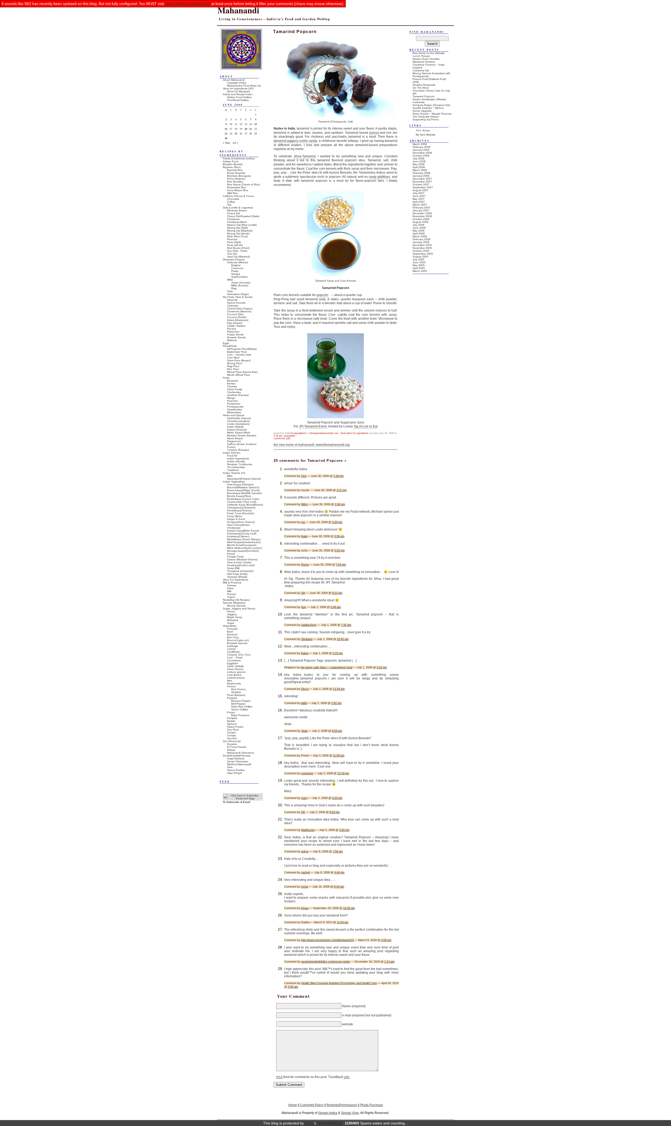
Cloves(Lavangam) (238, 421)
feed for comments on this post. (301, 1077)
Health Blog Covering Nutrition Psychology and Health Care (339, 983)
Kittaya (231, 749)
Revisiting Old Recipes (236, 599)
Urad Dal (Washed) (238, 256)
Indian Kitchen (231, 452)
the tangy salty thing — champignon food (326, 667)
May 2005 (419, 265)
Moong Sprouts (236, 605)
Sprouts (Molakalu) (234, 602)
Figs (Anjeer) (234, 322)
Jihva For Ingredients (357, 433)
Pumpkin (232, 718)
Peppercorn (234, 441)
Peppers (232, 697)
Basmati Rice (235, 170)
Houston (232, 744)
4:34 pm (337, 798)
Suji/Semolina (239, 276)
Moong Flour (234, 363)
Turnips (231, 735)
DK (303, 812)
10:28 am (349, 908)
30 (226, 138)
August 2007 (420, 190)
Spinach (232, 723)
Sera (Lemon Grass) (239, 562)
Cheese (231, 585)
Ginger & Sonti (236, 519)
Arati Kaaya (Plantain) (240, 484)
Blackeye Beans (237, 210)
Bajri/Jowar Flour (237, 351)
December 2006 (422, 213)
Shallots (236, 692)
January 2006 (421, 242)
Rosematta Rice (236, 187)
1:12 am (389, 961)
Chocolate (233, 198)
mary (304, 798)
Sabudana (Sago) (238, 294)
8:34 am (339, 886)
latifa (304, 703)
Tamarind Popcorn (424, 96)
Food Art (232, 455)
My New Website (426, 134)
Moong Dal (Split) (237, 227)
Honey (231, 611)
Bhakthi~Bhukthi (233, 164)
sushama (307, 773)
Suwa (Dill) (233, 568)
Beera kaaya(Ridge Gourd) (243, 490)
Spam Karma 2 (330, 1123)
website (347, 1024)
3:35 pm (337, 522)
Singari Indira (327, 1112)
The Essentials (236, 467)
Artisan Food (230, 161)
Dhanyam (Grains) (234, 259)
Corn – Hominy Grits (239, 354)
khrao (305, 908)
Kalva (304, 653)
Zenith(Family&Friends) (236, 755)
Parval (231, 553)
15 (255, 124)
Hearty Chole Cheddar (426, 58)
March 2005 (420, 271)
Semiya (235, 273)
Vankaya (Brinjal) (237, 576)
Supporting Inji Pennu (426, 119)
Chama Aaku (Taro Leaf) (241, 501)
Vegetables (229, 625)
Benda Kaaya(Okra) (239, 496)
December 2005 (422, 245)
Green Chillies (239, 709)
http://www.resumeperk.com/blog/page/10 (327, 940)
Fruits (226, 377)
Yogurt (231, 597)
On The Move (421, 87)
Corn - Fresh (340, 433)
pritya (304, 851)
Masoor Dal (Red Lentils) (242, 224)
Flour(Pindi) (229, 346)
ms (303, 522)
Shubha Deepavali (424, 84)
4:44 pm (339, 872)
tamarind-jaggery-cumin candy (295, 141)
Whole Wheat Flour (238, 374)
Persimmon (233, 403)
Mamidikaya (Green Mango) (243, 539)
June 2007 (419, 196)
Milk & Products (232, 582)
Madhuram (308, 830)
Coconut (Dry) (235, 314)
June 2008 (419, 161)
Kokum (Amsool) (237, 429)
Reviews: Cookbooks (239, 464)
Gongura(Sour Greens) (241, 522)
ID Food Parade (236, 747)
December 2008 (422, 152)
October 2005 (421, 250)
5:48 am (336, 607)
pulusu (374, 133)
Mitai (229, 475)
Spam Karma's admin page (187, 4)
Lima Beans (234, 674)
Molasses (232, 620)
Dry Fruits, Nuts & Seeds (237, 297)
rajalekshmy (309, 624)
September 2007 (423, 187)
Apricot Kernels (236, 302)
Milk (229, 591)
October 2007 (421, 184)
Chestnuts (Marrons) (239, 311)
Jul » (235, 142)
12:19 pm (343, 773)
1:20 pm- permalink (284, 436)
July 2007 (418, 193)
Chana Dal (233, 213)
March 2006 (420, 236)
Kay (303, 607)
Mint (229, 680)
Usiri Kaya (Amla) (237, 573)
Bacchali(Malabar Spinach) (243, 487)
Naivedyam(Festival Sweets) (244, 478)
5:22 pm (382, 667)
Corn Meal (233, 357)
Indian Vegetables (234, 481)
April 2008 (419, 167)
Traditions (233, 470)
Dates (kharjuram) (237, 320)
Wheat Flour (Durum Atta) (242, 372)
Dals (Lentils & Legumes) (238, 207)
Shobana (306, 639)
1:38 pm (338, 476)
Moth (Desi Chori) (237, 236)
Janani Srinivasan (237, 761)
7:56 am (338, 851)
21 (250, 129)
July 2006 (418, 224)
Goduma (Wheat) (237, 262)
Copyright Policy (236, 82)
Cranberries (234, 392)
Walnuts (232, 340)
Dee (303, 476)
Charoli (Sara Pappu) (239, 308)
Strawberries (234, 409)
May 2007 (419, 198)
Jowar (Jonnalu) (240, 282)
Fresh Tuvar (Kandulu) (240, 513)
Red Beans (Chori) (238, 247)
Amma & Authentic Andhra (239, 158)
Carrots (231, 648)
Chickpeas (233, 219)
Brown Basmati (236, 172)
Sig (303, 592)
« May (226, 142)
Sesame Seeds (236, 337)
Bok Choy (233, 637)
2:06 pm (386, 940)
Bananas (232, 380)
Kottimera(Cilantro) (238, 536)
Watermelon (234, 412)
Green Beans (235, 669)
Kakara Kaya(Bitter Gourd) (243, 530)
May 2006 (419, 230)
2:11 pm (342, 490)
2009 (416, 82)
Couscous (237, 268)
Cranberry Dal (421, 70)
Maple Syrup (234, 617)
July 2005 (418, 259)
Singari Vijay (350, 1112)
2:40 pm (340, 504)
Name (346, 1006)
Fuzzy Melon (234, 516)
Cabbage (232, 646)
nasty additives (379, 177)
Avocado (232, 628)
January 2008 (421, 175)
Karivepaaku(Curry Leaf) (241, 533)
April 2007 (419, 201)
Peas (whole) (235, 245)
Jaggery (232, 614)
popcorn (322, 295)
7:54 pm (341, 564)
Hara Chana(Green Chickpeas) (238, 526)
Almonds (232, 299)
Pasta (234, 271)
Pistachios (233, 331)
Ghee (230, 588)
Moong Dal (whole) (238, 233)
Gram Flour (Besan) (239, 360)
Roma (305, 564)
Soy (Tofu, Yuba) (237, 250)
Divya (305, 688)
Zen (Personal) (232, 741)
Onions (231, 686)
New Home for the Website (429, 53)
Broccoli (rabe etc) (238, 640)
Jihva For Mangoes (238, 91)
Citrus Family (234, 389)
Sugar (230, 622)
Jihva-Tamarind (305, 156)
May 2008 (419, 164)
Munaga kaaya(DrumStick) (243, 550)
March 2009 (420, 144)
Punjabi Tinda (235, 556)
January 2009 (421, 149)
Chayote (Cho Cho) (238, 654)
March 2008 (420, 170)
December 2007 (422, 178)
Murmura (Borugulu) (239, 175)
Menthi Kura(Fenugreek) (241, 545)
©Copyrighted (298, 433)
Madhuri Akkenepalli (239, 764)
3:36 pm (339, 536)
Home (292, 1105)
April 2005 (419, 268)
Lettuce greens (236, 672)
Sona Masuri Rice (237, 190)
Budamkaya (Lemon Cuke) (243, 498)
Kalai (304, 536)
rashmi (305, 872)
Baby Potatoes (240, 715)
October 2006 (421, 219)
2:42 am (336, 703)
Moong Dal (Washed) (239, 230)
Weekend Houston (424, 61)
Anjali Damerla (235, 758)
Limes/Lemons (236, 677)
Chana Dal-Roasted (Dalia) (243, 216)
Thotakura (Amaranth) (240, 571)
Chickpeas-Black (237, 222)
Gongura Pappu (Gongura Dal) (431, 105)
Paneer (231, 594)
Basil (230, 631)
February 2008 (421, 172)
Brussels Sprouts (237, 643)
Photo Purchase (371, 1105)
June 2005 (419, 262)
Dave (309, 1123)
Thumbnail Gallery (238, 100)
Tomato (231, 732)
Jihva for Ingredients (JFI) (238, 88)
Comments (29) (282, 438)
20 (246, 129)
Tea (229, 204)
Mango (231, 397)
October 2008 (421, 155)
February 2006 (421, 239)
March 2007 (420, 204)
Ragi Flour (233, 366)
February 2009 (421, 147)
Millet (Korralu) (239, 285)
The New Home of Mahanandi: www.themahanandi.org (312, 445)
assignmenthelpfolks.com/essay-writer (325, 961)
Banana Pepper (241, 700)
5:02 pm (339, 550)
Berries (231, 383)
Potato (231, 712)
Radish (231, 721)
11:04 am (342, 922)
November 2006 (422, 216)
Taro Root (233, 729)
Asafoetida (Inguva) (239, 418)
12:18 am (339, 688)
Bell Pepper (238, 703)
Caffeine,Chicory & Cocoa (238, 196)
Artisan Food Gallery (239, 97)
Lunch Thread (421, 56)
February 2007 (421, 207)
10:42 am (343, 639)
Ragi (234, 288)
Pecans (231, 328)
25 (236, 133)
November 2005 (422, 247)
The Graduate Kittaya (426, 116)
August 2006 (420, 222)
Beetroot (232, 634)
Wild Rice (232, 193)
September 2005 (423, 253)
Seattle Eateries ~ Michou (428, 107)
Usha (304, 886)
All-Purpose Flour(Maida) (242, 348)
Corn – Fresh (235, 657)
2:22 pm (338, 653)
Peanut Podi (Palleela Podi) (429, 79)
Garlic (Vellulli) (235, 426)
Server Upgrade (422, 110)
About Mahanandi (234, 79)
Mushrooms (234, 683)
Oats (230, 291)
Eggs (226, 343)
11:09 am (338, 755)
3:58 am (293, 986)
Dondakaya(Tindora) (239, 510)
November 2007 (422, 181)
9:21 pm (337, 592)
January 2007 (421, 210)
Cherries (232, 386)
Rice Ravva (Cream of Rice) (243, 184)
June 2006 (419, 227)
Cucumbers (234, 660)
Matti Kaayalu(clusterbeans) (244, 542)
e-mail (346, 1015)
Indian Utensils (236, 461)
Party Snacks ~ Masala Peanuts (432, 113)
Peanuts (232, 239)
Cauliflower (233, 651)
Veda (304, 730)
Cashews (232, 305)
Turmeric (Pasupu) (238, 449)
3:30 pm (344, 830)
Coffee (231, 201)
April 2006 (419, 233)
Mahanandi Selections (240, 752)
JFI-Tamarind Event (313, 426)
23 (226, 133)
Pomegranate (235, 406)
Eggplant (232, 663)
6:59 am (337, 730)
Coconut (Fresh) (236, 317)
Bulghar (236, 265)
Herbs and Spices (233, 415)
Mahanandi (238, 10)
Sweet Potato (235, 726)
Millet (230, 279)
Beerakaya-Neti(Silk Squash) (244, 493)
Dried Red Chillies (241, 706)
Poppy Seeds (235, 334)
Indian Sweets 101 (234, 472)
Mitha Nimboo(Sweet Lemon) (244, 547)
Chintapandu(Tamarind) (321, 433)
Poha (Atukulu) (236, 178)
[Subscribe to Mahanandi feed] (243, 798)
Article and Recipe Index (237, 94)
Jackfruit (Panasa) (238, 395)
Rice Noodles (235, 181)
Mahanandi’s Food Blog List (244, 85)
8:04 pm (334, 812)
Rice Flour (233, 369)
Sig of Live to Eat (365, 426)
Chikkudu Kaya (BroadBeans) (245, 504)
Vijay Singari (234, 772)
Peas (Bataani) (236, 695)
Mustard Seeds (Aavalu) (241, 435)
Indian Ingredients (238, 458)
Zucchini (232, 738)
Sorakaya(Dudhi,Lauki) (241, 565)
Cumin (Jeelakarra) (238, 423)
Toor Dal (232, 253)
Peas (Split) (234, 242)
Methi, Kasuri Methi (238, 432)
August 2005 (420, 256)
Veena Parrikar (236, 770)
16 (226, 129)
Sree (230, 767)
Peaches (232, 400)
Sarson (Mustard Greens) (242, 559)
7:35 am (346, 624)
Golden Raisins (236, 325)
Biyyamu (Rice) (232, 167)
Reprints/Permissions (342, 1105)
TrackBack (338, 1077)
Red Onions (238, 689)
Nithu (304, 504)
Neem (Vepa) (235, 438)
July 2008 (418, 158)
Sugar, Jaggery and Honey (239, 608)
